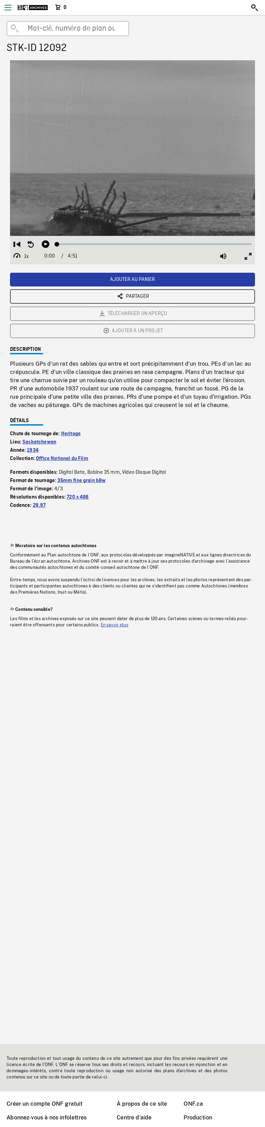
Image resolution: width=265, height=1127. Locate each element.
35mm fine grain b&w (81, 480)
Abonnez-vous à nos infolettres (47, 1117)
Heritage (71, 434)
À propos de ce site (142, 1103)
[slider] (154, 244)
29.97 (39, 505)
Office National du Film (62, 458)
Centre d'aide (134, 1117)
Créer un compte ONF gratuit (44, 1103)
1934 (33, 450)
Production (198, 1117)
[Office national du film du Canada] (32, 7)
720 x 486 (78, 497)
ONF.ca (193, 1103)
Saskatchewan (39, 442)
